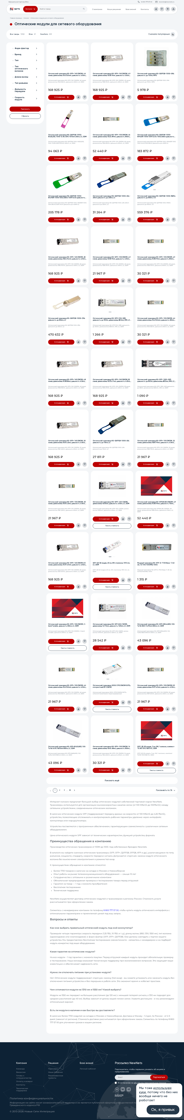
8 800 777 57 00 (111, 910)
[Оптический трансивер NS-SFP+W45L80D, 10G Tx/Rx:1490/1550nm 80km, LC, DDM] (67, 731)
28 (70, 790)
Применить (25, 109)
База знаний (131, 9)
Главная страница (16, 18)
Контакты (145, 9)
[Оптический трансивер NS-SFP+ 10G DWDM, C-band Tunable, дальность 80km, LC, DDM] (67, 608)
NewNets (46, 34)
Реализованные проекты (55, 1077)
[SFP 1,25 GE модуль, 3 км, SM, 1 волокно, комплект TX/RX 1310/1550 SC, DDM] (156, 731)
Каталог (26, 18)
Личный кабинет (88, 1069)
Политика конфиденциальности (31, 1098)
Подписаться (159, 1077)
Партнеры (53, 1069)
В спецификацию (59, 97)
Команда (20, 1069)
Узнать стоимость (112, 526)
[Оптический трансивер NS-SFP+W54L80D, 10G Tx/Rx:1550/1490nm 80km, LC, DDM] (156, 608)
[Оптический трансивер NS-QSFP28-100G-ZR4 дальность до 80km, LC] (67, 302)
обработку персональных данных (150, 1083)
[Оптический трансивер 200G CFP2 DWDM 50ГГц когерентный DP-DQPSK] (112, 669)
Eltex (32, 34)
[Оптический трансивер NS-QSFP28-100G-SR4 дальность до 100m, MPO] (156, 58)
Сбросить (25, 116)
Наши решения (114, 9)
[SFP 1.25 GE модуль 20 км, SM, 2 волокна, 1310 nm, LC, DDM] (112, 547)
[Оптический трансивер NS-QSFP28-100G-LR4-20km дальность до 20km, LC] (112, 180)
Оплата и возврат (24, 1081)
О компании (97, 9)
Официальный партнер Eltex (15, 9)
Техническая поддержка (22, 1089)
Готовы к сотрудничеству (24, 1077)
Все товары (17, 34)
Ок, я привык (163, 1110)
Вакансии (21, 1072)
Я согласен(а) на (142, 1083)
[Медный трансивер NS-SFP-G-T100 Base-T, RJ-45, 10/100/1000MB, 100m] (156, 547)
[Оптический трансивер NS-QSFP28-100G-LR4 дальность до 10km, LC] (112, 425)
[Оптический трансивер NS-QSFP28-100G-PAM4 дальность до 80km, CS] (156, 180)
